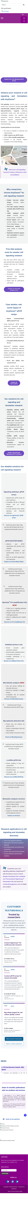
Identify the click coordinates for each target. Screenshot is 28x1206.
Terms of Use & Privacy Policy (15, 1191)
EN (24, 18)
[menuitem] (24, 18)
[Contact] (5, 11)
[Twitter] (17, 1181)
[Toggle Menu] (2, 18)
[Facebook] (8, 1181)
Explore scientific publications (14, 1043)
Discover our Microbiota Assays (13, 699)
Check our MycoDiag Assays (13, 737)
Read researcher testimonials (14, 1038)
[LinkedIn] (12, 1181)
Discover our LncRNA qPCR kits (13, 777)
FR (24, 21)
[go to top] (25, 1115)
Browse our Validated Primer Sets (14, 661)
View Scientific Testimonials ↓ (14, 84)
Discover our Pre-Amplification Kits (14, 622)
